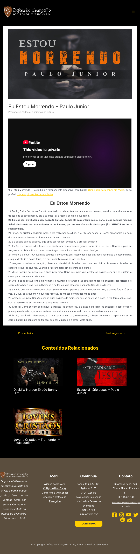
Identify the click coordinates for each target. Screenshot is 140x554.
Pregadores (14, 112)
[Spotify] (122, 519)
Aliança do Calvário (54, 484)
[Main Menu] (133, 11)
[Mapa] (129, 519)
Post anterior (24, 333)
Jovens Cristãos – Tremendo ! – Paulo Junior (36, 441)
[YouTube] (128, 514)
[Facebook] (114, 514)
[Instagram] (121, 514)
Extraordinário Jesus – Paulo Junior (98, 391)
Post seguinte (115, 333)
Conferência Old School (55, 492)
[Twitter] (135, 514)
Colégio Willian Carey (54, 488)
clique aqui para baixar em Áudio (35, 194)
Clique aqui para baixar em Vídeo (106, 190)
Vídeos (26, 112)
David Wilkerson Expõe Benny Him (35, 391)
